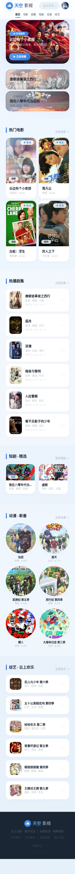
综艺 (57, 14)
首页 (17, 14)
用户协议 (59, 837)
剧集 (33, 14)
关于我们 (16, 837)
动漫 (49, 14)
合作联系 (30, 837)
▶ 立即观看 (19, 56)
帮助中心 (37, 845)
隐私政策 (45, 837)
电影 (25, 14)
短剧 (41, 14)
